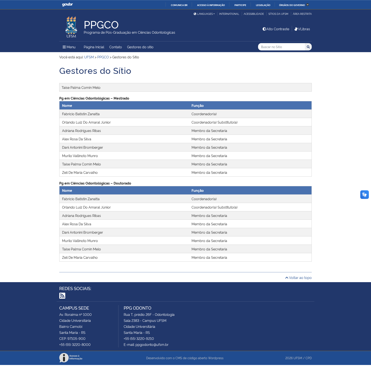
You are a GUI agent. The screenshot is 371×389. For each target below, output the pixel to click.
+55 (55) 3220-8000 (75, 344)
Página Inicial (94, 46)
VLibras (304, 28)
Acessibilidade (254, 13)
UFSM (297, 358)
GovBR (67, 5)
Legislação (263, 5)
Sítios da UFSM (278, 13)
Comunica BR (179, 5)
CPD (309, 358)
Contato (115, 46)
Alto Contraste (277, 28)
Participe (240, 5)
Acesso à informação (211, 5)
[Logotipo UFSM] (71, 26)
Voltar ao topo (300, 277)
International (229, 13)
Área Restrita (302, 13)
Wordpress (216, 358)
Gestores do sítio (140, 46)
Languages (205, 13)
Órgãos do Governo (292, 5)
